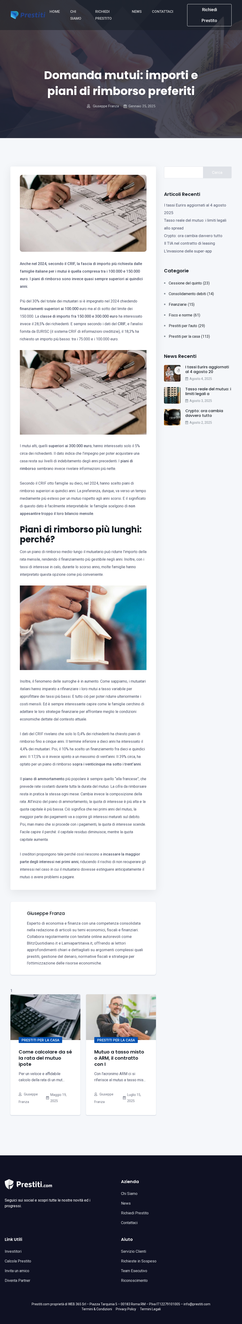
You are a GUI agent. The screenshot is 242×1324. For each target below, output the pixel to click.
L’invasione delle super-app (188, 251)
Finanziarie (181, 304)
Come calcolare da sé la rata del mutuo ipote (45, 1058)
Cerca (217, 172)
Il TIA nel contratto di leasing (189, 243)
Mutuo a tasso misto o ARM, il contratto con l (119, 1058)
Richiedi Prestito (104, 15)
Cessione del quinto (189, 283)
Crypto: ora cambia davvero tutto (193, 235)
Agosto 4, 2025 (201, 379)
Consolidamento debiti (191, 294)
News (137, 11)
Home (55, 11)
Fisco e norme (184, 315)
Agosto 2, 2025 (201, 422)
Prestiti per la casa (40, 1040)
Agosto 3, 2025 (201, 401)
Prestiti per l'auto (187, 326)
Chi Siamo (76, 15)
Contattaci (163, 11)
